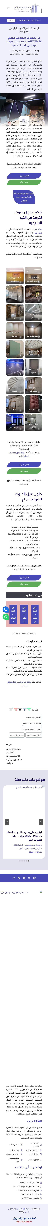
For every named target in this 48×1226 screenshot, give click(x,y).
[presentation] (24, 806)
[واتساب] (6, 617)
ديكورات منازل (24, 848)
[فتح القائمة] (8, 8)
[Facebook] (24, 710)
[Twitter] (29, 877)
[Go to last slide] (41, 822)
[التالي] (7, 822)
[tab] (28, 861)
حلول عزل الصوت (32, 54)
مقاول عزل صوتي (17, 735)
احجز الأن (11, 20)
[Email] (11, 710)
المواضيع (24, 28)
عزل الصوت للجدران (33, 735)
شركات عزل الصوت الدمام (31, 729)
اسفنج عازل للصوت (33, 717)
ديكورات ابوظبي (24, 682)
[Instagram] (23, 877)
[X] (20, 710)
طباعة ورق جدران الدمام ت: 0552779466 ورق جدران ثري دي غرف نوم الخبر (14, 754)
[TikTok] (13, 877)
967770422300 (24, 1221)
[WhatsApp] (29, 710)
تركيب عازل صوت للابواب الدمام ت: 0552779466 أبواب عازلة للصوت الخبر (24, 836)
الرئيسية (35, 28)
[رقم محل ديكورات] (6, 609)
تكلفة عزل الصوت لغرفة (32, 723)
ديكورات (38, 232)
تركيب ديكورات (30, 845)
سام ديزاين (37, 229)
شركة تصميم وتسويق (24, 1218)
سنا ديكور (29, 51)
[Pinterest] (16, 710)
